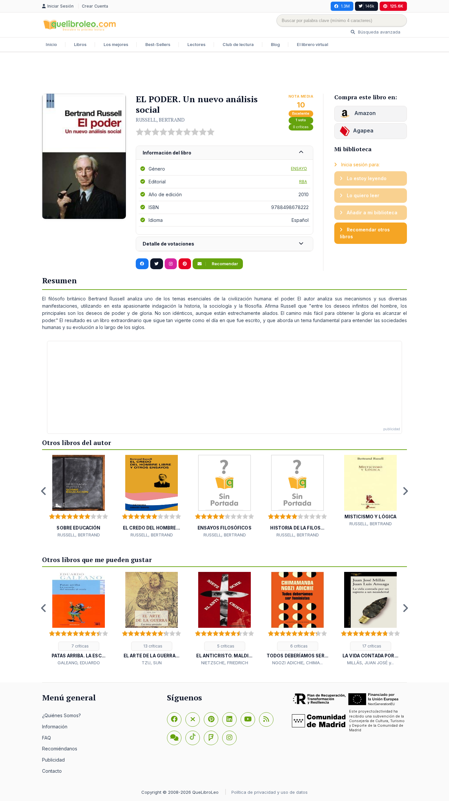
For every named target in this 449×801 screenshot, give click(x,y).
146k (369, 6)
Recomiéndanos (59, 748)
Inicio (51, 44)
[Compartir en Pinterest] (184, 264)
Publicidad (53, 760)
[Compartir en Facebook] (142, 264)
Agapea (363, 130)
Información (54, 726)
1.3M (345, 6)
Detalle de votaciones (168, 244)
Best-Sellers (157, 44)
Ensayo (299, 168)
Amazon (364, 113)
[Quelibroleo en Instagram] (171, 264)
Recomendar (224, 263)
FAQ (46, 738)
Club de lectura (238, 44)
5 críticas (225, 646)
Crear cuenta (95, 6)
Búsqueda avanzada (378, 32)
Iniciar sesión (61, 6)
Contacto (52, 771)
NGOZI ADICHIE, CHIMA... (297, 662)
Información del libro (167, 152)
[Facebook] (174, 719)
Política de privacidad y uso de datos (269, 792)
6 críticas (298, 646)
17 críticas (371, 646)
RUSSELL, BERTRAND (160, 119)
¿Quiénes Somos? (61, 715)
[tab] (224, 153)
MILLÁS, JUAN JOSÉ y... (370, 662)
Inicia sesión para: (360, 164)
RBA (303, 181)
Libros (80, 44)
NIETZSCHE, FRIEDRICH (224, 662)
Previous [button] (43, 491)
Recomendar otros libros (365, 233)
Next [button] (405, 491)
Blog (275, 44)
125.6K (396, 6)
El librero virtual (312, 44)
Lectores (196, 44)
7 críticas (79, 646)
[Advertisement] (224, 73)
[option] (78, 496)
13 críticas (152, 646)
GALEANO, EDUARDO (79, 662)
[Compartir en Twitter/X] (156, 264)
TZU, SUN (152, 662)
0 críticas (301, 127)
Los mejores (116, 44)
